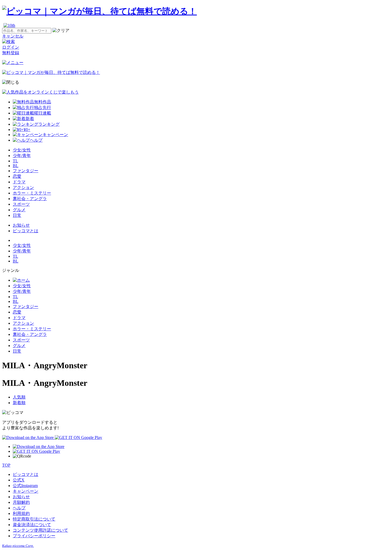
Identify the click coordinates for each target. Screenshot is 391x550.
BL (15, 165)
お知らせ (21, 225)
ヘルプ (19, 508)
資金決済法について (32, 524)
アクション (23, 187)
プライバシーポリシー (34, 536)
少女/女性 (22, 150)
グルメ (19, 210)
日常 (17, 215)
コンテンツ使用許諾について (40, 530)
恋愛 (17, 176)
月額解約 (21, 502)
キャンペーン (25, 491)
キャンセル (12, 36)
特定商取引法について (34, 519)
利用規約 (21, 513)
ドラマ (19, 182)
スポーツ (21, 204)
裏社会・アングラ (30, 198)
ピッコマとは (25, 231)
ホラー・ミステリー (32, 193)
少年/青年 (22, 155)
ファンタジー (25, 170)
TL (15, 161)
